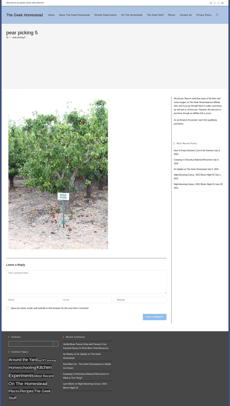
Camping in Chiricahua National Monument (193, 160)
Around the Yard (23, 359)
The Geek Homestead (24, 15)
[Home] (7, 37)
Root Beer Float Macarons (95, 348)
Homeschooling (22, 367)
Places (14, 391)
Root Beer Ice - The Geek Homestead (82, 364)
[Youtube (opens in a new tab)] (222, 3)
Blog (39, 360)
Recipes (26, 391)
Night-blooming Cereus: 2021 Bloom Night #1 (194, 184)
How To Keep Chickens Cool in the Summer (194, 150)
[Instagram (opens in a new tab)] (218, 3)
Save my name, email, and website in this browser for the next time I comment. (50, 308)
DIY (44, 360)
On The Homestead (28, 383)
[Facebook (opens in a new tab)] (211, 3)
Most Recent (44, 376)
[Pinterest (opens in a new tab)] (215, 3)
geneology (51, 360)
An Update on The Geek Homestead (190, 169)
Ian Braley (68, 354)
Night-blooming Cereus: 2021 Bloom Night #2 (194, 175)
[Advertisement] (115, 64)
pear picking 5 (19, 37)
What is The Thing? (72, 378)
